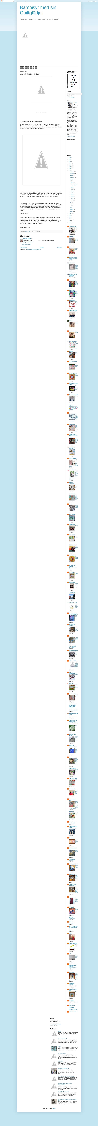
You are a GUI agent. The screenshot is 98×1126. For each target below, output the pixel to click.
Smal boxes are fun (76, 353)
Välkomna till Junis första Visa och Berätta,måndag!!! (65, 1084)
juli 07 (72, 198)
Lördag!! (59, 1031)
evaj (75, 102)
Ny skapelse (76, 992)
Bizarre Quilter (72, 290)
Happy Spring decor (76, 638)
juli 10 (72, 196)
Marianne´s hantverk (73, 394)
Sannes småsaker (73, 943)
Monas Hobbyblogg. (73, 693)
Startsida (42, 247)
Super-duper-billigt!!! (72, 985)
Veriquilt (71, 320)
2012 (70, 220)
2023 (70, 159)
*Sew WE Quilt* (72, 470)
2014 (70, 217)
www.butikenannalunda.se (55, 1024)
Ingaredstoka (72, 859)
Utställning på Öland (76, 770)
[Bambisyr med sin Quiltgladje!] (73, 88)
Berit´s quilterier (72, 555)
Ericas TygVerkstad (73, 864)
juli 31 (72, 182)
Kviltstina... (71, 921)
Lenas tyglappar (72, 821)
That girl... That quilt (73, 1009)
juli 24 (72, 189)
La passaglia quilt (76, 557)
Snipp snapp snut (76, 547)
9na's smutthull (72, 646)
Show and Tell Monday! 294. (63, 1068)
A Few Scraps (72, 300)
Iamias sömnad (72, 897)
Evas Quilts (71, 1000)
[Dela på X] (36, 231)
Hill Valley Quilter (72, 413)
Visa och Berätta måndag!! (74, 185)
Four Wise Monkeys (73, 1011)
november (72, 173)
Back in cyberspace (76, 956)
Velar (76, 828)
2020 (70, 164)
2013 (70, 218)
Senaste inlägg (23, 247)
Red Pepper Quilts (73, 341)
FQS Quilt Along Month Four (76, 497)
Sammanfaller (72, 1005)
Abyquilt (71, 351)
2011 (70, 222)
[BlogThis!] (34, 231)
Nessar (76, 525)
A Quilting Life (72, 493)
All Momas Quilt (72, 660)
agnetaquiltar (72, 874)
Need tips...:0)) (71, 923)
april (71, 205)
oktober (71, 175)
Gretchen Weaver (27, 238)
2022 (70, 161)
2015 (70, 215)
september (72, 177)
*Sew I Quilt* (71, 1007)
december (72, 171)
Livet (76, 725)
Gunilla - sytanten (73, 373)
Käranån (71, 504)
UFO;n (76, 311)
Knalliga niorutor (72, 918)
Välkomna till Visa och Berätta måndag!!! (66, 1076)
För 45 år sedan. (72, 823)
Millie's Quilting (72, 636)
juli (70, 180)
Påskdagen (71, 860)
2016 (70, 213)
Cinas (70, 933)
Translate (72, 97)
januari (71, 211)
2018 (70, 168)
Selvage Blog (72, 262)
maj (71, 204)
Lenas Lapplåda (72, 768)
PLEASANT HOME (73, 602)
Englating (71, 405)
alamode (71, 757)
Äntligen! (59, 1046)
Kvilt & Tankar (72, 524)
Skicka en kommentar (26, 244)
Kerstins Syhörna (73, 331)
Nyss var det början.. (76, 239)
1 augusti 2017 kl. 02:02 (28, 242)
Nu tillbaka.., (71, 276)
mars (71, 207)
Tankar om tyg (72, 788)
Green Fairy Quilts (73, 257)
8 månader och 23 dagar (76, 910)
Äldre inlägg (59, 247)
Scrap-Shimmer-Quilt (76, 506)
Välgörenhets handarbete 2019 (76, 440)
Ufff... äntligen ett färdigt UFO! (76, 877)
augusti (71, 179)
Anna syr (71, 917)
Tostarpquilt (71, 907)
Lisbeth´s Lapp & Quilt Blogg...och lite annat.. (73, 436)
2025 (70, 157)
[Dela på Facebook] (37, 231)
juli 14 (72, 194)
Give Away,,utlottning (62, 1053)
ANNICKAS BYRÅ (73, 310)
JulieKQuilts (71, 247)
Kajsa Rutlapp (72, 514)
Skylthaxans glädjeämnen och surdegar (72, 965)
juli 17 (72, 192)
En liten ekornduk (76, 486)
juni (71, 202)
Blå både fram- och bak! (76, 750)
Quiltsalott (71, 683)
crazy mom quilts (72, 458)
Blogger (53, 1108)
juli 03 (72, 200)
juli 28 (72, 187)
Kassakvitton (60, 1061)
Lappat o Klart (72, 592)
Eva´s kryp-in (72, 534)
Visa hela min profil (71, 136)
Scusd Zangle (71, 647)
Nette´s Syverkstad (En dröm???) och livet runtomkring (73, 927)
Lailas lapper (72, 972)
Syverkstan (71, 837)
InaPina (70, 953)
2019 (70, 166)
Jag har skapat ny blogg (73, 1001)
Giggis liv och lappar (73, 650)
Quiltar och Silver (72, 545)
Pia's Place (71, 811)
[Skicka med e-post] (33, 231)
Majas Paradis (72, 582)
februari (71, 209)
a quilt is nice (72, 424)
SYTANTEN (71, 236)
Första (76, 332)
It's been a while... (76, 365)
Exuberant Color (72, 226)
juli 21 (72, 191)
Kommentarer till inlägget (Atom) (34, 249)
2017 (70, 170)
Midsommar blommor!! (62, 1038)
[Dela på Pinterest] (39, 231)
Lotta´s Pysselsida (73, 778)
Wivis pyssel (71, 572)
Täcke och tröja (76, 653)
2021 (70, 163)
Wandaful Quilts (72, 280)
